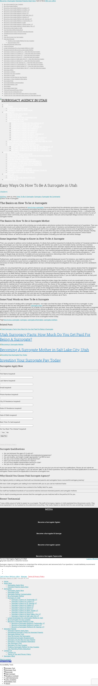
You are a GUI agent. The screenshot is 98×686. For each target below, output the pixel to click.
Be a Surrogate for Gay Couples (13, 4)
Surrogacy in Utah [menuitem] (14, 598)
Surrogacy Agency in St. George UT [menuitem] (24, 603)
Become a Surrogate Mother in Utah (15, 22)
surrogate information (35, 320)
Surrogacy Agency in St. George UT (26, 127)
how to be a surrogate (36, 207)
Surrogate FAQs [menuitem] (13, 592)
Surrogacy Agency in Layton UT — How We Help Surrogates (22, 51)
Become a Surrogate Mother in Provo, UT (16, 13)
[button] (5, 661)
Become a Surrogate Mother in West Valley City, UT (19, 26)
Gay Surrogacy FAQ (13, 42)
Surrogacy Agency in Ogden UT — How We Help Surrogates (22, 53)
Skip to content (5, 659)
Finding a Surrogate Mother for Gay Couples (21, 41)
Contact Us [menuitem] (8, 651)
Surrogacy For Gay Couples (12, 73)
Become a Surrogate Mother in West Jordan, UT (18, 24)
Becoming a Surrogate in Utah (13, 28)
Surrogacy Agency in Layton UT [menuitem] (22, 601)
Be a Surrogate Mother (11, 6)
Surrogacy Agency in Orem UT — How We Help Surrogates (22, 55)
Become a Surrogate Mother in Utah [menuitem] (20, 621)
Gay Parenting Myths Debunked (13, 30)
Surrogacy (38, 197)
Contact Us (9, 174)
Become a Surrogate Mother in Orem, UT (16, 11)
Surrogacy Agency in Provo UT (24, 136)
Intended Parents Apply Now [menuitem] (18, 587)
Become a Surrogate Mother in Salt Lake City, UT (18, 15)
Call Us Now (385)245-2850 (10, 576)
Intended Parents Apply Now (12, 44)
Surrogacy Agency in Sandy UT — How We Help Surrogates (22, 61)
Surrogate (45, 197)
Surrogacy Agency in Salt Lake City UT (28, 139)
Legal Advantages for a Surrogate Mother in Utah (18, 48)
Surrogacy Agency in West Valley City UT (29, 138)
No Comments (55, 197)
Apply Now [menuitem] (8, 583)
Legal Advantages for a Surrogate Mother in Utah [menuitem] (25, 618)
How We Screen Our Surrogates (13, 37)
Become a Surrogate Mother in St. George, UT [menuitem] (27, 627)
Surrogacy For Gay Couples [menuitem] (17, 645)
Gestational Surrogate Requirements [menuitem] (21, 638)
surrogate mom (36, 305)
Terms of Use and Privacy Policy (13, 90)
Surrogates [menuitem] (8, 589)
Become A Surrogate (7, 1)
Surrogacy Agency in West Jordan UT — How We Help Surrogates (24, 66)
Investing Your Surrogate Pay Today (30, 360)
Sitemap (24, 576)
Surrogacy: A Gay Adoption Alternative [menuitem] (21, 641)
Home (6, 35)
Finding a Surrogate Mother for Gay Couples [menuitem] (23, 647)
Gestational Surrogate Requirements (15, 33)
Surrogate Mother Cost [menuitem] (16, 634)
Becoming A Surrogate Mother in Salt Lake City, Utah (44, 349)
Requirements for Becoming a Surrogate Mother (18, 50)
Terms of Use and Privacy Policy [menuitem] (19, 654)
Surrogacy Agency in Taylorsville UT (27, 123)
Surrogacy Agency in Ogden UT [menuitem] (22, 605)
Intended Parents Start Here (26, 1)
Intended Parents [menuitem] (10, 629)
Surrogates (7, 86)
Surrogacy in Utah (9, 75)
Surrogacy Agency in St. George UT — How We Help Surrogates (23, 62)
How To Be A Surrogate (25, 197)
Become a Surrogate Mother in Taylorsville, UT (18, 20)
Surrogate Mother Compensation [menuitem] (19, 594)
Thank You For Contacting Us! (13, 92)
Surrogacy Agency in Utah (8, 578)
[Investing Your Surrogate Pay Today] (49, 355)
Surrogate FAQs (8, 81)
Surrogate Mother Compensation (14, 82)
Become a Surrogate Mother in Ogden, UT (17, 10)
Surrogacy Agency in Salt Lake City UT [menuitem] (25, 616)
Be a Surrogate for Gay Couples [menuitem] (19, 620)
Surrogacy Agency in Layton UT (25, 125)
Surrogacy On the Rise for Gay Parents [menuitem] (21, 640)
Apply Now (8, 107)
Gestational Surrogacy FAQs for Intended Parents (18, 31)
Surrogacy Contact (9, 71)
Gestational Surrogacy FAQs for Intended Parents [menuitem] (25, 632)
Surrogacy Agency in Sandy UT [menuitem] (22, 607)
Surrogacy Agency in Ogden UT (24, 129)
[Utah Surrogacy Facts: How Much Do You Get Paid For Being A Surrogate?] (49, 329)
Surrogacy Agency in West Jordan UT (27, 134)
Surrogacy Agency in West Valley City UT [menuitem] (26, 614)
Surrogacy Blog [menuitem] (9, 656)
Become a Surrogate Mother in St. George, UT (18, 19)
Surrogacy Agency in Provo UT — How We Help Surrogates (21, 57)
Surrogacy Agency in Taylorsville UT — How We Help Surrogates (23, 64)
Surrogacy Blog (8, 70)
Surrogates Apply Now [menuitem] (16, 585)
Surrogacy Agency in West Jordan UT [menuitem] (24, 611)
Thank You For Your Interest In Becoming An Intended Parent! (22, 95)
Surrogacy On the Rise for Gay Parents (15, 77)
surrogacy (23, 320)
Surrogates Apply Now (10, 88)
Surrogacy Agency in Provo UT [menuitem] (22, 612)
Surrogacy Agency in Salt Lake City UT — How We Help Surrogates (24, 59)
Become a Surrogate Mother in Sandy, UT (16, 17)
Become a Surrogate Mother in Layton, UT (16, 8)
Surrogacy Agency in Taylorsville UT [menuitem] (24, 600)
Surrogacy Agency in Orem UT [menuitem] (22, 609)
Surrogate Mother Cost (10, 84)
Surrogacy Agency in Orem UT (24, 132)
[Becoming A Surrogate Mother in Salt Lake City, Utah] (49, 344)
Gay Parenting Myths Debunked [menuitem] (19, 649)
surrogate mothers (50, 320)
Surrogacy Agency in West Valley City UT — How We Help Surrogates (25, 68)
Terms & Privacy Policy (8, 444)
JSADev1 (3, 197)
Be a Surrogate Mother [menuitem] (16, 596)
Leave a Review (9, 46)
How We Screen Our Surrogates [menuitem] (19, 636)
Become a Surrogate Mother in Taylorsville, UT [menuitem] (28, 623)
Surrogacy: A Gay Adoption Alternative (15, 79)
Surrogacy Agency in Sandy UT (24, 130)
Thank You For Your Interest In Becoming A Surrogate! (20, 93)
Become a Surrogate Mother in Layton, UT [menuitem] (26, 625)
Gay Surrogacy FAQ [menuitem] (15, 643)
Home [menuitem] (6, 581)
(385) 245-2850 (50, 1)
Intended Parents (9, 39)
